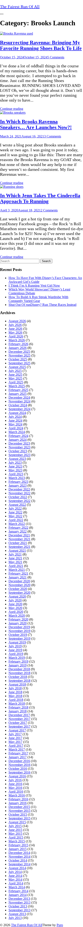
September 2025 (19, 363)
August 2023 (17, 459)
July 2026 (15, 325)
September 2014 (19, 864)
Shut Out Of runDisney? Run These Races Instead (42, 304)
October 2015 (18, 814)
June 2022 (15, 512)
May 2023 (15, 470)
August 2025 (17, 367)
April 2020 (16, 612)
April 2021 (16, 566)
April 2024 (16, 428)
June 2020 (15, 604)
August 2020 (17, 596)
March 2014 (17, 887)
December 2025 (19, 351)
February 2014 (18, 891)
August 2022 (17, 504)
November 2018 (19, 673)
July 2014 (15, 872)
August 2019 (17, 642)
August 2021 (17, 550)
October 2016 (18, 768)
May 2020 (15, 608)
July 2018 (15, 688)
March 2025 (17, 386)
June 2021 (15, 558)
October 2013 (18, 906)
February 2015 (18, 845)
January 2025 (18, 393)
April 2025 (16, 382)
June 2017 (15, 738)
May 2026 (15, 332)
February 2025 (18, 390)
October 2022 (18, 497)
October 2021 (18, 543)
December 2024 (19, 397)
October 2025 (18, 359)
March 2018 (17, 703)
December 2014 (19, 853)
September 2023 (19, 455)
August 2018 (17, 684)
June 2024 (15, 420)
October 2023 (18, 451)
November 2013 (19, 902)
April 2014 (16, 883)
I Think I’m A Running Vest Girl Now (34, 285)
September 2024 (19, 409)
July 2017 (15, 734)
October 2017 (18, 722)
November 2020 (19, 585)
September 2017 (19, 726)
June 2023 (15, 466)
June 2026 (15, 328)
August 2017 (17, 730)
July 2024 (15, 416)
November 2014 (19, 856)
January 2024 (18, 439)
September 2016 (19, 772)
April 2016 (16, 791)
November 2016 (19, 765)
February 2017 (18, 753)
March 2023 (17, 478)
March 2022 (17, 524)
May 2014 (15, 879)
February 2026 (18, 344)
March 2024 (17, 432)
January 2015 (18, 849)
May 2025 (15, 378)
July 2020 (15, 600)
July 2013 (15, 918)
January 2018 (18, 711)
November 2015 (19, 810)
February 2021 (18, 573)
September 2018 (19, 680)
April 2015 (16, 837)
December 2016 (19, 761)
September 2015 (19, 818)
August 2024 (17, 413)
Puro (60, 925)
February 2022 (18, 527)
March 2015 (17, 841)
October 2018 (18, 677)
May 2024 (15, 424)
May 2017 (15, 742)
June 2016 (15, 784)
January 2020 (18, 623)
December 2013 (19, 898)
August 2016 (17, 776)
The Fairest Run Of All (26, 925)
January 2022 (18, 531)
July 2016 (15, 780)
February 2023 (18, 481)
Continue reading (11, 109)
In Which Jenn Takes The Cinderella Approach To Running (40, 198)
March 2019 (17, 657)
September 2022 (19, 501)
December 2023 (19, 443)
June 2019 (15, 650)
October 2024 (18, 405)
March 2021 (17, 569)
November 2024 (19, 401)
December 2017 (19, 715)
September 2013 (19, 910)
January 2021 (18, 577)
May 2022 (15, 516)
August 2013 (17, 914)
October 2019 (18, 634)
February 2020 (18, 619)
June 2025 (15, 374)
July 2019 (15, 646)
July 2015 (15, 826)
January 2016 (18, 803)
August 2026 (17, 321)
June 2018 (15, 692)
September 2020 (19, 592)
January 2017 (18, 757)
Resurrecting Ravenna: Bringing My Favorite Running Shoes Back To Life (41, 45)
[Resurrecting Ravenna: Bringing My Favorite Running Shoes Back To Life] (16, 33)
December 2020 (19, 581)
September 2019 (19, 638)
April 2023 (16, 474)
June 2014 (15, 875)
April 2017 (16, 745)
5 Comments (55, 57)
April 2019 (16, 654)
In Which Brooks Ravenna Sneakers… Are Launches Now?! (36, 124)
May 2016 (15, 788)
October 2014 (18, 860)
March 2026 (17, 340)
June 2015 (15, 830)
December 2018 (19, 669)
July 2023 (15, 462)
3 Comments (52, 136)
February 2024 (18, 436)
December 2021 (19, 535)
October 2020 (18, 589)
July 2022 (15, 508)
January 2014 (18, 895)
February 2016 (18, 799)
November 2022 (19, 493)
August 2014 (17, 868)
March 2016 (17, 795)
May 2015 (15, 833)
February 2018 (18, 707)
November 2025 (19, 355)
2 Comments (49, 210)
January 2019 (18, 665)
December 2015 (19, 807)
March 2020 (17, 615)
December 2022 (19, 489)
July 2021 (15, 554)
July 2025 (15, 371)
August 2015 (17, 822)
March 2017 (17, 749)
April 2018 (16, 700)
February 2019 (18, 661)
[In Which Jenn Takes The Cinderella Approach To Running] (11, 187)
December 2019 (19, 627)
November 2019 (19, 631)
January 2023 (18, 485)
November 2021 (19, 539)
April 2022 (16, 520)
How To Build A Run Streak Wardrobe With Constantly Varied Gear (38, 299)
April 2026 (16, 336)
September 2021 (19, 547)
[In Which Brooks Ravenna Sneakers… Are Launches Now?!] (13, 112)
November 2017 (19, 719)
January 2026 (18, 348)
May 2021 (15, 562)
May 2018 (15, 696)
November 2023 (19, 447)
